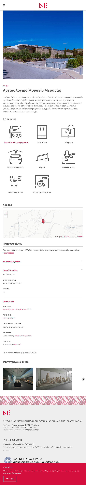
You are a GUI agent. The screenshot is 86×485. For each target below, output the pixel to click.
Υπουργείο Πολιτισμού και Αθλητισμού (18, 444)
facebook (17, 344)
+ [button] (6, 212)
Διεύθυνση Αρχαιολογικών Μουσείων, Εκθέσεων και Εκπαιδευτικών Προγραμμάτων (38, 447)
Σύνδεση (6, 450)
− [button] (6, 216)
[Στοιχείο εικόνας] (18, 379)
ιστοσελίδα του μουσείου (23, 336)
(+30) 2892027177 (9, 318)
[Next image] (83, 379)
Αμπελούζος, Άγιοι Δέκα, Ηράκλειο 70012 (17, 309)
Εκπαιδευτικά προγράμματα (16, 142)
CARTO (80, 237)
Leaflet (57, 237)
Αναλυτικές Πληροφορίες (12, 473)
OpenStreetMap (65, 237)
